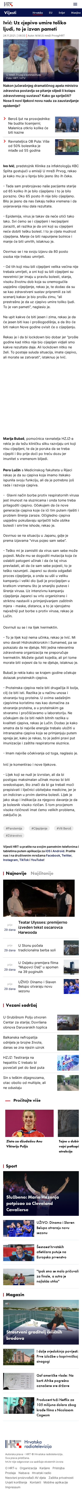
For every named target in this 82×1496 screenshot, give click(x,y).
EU (50, 12)
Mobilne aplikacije (56, 1482)
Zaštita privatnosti (61, 1477)
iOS (48, 851)
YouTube (37, 860)
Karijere (45, 1468)
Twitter (66, 855)
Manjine (76, 12)
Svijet (62, 12)
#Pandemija (14, 828)
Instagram (10, 860)
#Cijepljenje (39, 828)
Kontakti (35, 1482)
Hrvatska (38, 12)
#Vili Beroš (64, 828)
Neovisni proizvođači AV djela (25, 1477)
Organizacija (28, 1468)
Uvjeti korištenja (16, 1482)
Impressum (12, 1487)
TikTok (24, 860)
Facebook (52, 855)
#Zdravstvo (14, 835)
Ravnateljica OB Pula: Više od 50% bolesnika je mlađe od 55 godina (28, 145)
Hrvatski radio (41, 1473)
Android (58, 851)
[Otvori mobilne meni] (75, 4)
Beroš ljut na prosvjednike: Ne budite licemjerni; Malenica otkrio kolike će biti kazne (29, 125)
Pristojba (59, 1468)
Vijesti (10, 12)
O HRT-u (11, 1468)
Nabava (24, 1473)
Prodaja (10, 1473)
